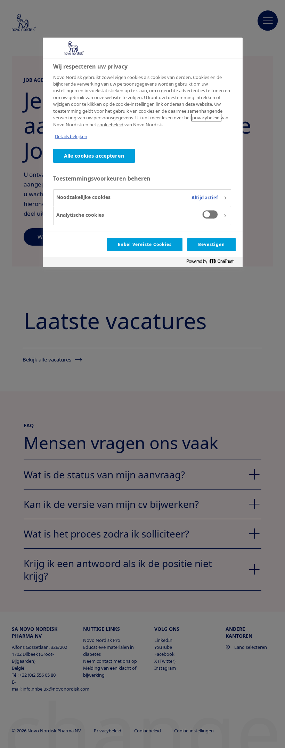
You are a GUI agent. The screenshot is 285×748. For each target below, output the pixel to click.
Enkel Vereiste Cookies (145, 244)
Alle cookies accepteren (94, 155)
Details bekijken (71, 136)
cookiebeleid (110, 124)
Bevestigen (211, 244)
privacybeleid (206, 117)
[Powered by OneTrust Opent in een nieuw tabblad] (212, 262)
